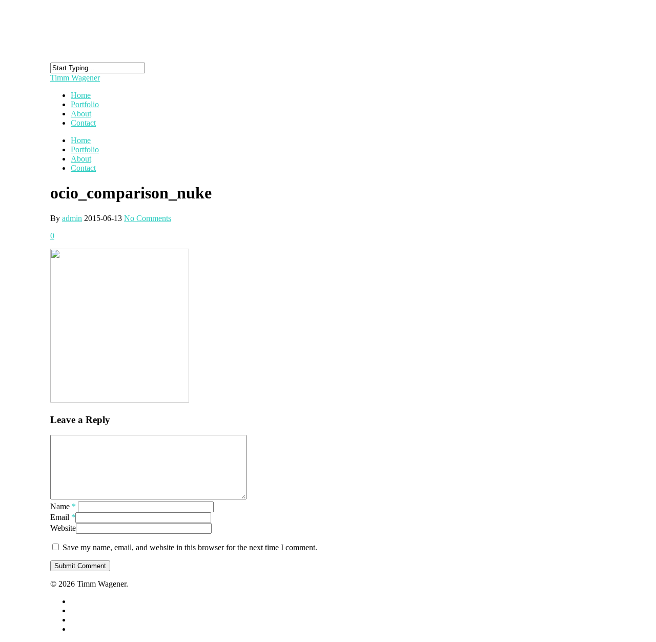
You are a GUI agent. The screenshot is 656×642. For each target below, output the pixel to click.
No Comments (147, 218)
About (81, 158)
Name (63, 506)
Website (63, 528)
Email (62, 517)
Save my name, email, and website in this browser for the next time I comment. (190, 547)
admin (72, 218)
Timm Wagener (75, 77)
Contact (83, 122)
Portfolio (85, 149)
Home (81, 140)
